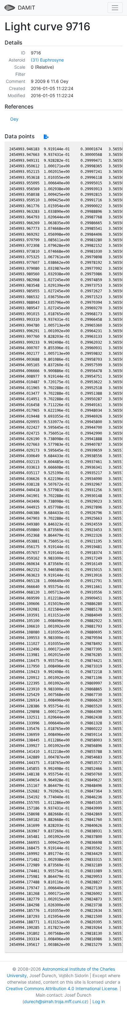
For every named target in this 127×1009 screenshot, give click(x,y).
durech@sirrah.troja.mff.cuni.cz (55, 1001)
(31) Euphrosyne (47, 59)
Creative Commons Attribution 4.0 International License (61, 988)
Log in (98, 1001)
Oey (14, 119)
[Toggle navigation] (115, 7)
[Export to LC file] (46, 136)
